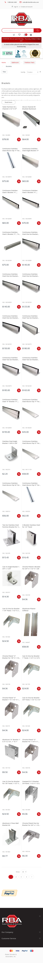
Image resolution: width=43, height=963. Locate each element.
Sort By (23, 72)
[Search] (37, 30)
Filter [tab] (4, 72)
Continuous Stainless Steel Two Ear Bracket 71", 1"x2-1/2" (30, 359)
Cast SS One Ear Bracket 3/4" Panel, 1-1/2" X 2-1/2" (31, 699)
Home (4, 62)
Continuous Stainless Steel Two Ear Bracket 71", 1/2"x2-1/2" (30, 317)
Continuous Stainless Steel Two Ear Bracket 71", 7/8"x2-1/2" (10, 359)
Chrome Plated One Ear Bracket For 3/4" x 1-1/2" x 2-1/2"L (31, 824)
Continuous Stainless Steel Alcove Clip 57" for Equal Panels (30, 442)
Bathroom (15, 62)
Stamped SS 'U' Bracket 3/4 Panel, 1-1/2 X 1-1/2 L (31, 782)
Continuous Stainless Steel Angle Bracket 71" (30, 150)
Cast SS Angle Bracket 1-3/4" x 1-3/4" (11, 568)
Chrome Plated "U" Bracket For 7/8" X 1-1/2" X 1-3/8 (11, 657)
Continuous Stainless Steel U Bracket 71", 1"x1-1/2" (11, 233)
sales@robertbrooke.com (31, 2)
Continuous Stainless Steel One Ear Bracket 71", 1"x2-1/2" (30, 275)
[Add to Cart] (19, 139)
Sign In (16, 7)
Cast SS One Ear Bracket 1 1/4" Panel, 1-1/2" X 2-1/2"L (11, 610)
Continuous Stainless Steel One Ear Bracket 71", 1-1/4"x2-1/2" (10, 317)
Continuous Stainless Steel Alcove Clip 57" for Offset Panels (30, 484)
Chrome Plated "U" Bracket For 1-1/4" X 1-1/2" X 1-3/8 (30, 741)
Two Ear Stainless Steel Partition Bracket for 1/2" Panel (11, 526)
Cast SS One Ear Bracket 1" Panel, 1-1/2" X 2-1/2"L (31, 657)
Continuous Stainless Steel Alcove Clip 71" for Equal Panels (30, 400)
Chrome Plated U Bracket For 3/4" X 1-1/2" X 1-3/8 (31, 568)
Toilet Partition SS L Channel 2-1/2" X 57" (9, 108)
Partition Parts (29, 62)
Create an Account (26, 7)
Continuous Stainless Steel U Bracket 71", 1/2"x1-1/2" (10, 191)
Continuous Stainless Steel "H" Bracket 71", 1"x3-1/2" (10, 400)
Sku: (3, 135)
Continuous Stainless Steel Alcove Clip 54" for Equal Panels (10, 484)
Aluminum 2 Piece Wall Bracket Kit (10, 824)
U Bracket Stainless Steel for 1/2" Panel (31, 526)
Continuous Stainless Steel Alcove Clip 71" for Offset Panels (10, 150)
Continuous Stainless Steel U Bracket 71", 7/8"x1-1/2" (29, 191)
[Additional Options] (9, 891)
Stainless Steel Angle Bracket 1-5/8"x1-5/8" (9, 442)
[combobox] (17, 30)
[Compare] (13, 35)
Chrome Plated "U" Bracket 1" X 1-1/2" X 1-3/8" (10, 699)
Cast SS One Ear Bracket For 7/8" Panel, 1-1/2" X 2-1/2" (11, 782)
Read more (8, 102)
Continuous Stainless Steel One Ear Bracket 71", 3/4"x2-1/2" (30, 233)
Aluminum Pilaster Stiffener (28, 610)
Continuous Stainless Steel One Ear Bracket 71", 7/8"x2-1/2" (10, 275)
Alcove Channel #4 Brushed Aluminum (29, 108)
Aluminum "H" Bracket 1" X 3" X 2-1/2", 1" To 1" (11, 741)
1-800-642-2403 (12, 2)
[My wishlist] (19, 35)
